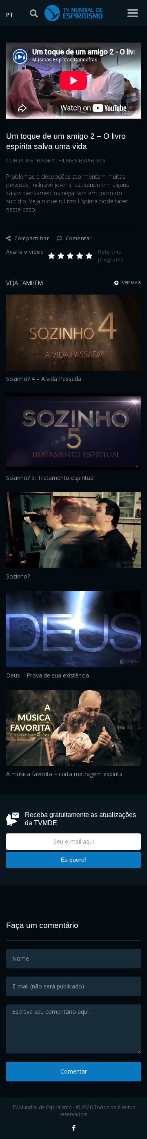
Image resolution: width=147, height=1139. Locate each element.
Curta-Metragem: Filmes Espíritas (55, 161)
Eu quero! (73, 859)
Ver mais (131, 282)
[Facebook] (74, 1128)
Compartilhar (31, 238)
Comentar (78, 238)
